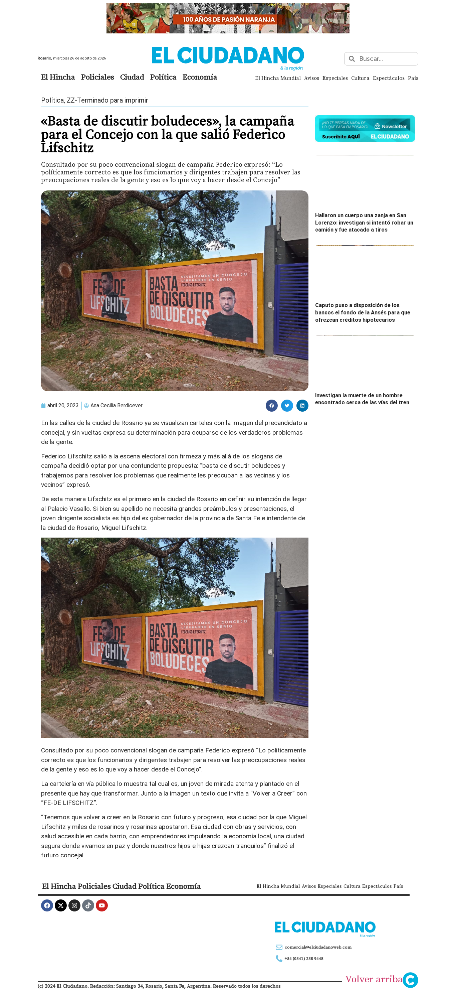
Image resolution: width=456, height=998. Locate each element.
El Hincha (58, 77)
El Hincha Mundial (278, 78)
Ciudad (132, 77)
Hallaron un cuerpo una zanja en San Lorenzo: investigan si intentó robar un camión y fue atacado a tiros (364, 222)
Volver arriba (374, 979)
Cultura (360, 78)
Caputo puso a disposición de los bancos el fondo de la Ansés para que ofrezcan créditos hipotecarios (362, 312)
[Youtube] (102, 905)
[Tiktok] (88, 905)
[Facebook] (47, 905)
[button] (272, 406)
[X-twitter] (61, 905)
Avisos (311, 78)
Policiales (97, 77)
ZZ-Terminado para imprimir (107, 100)
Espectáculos (389, 78)
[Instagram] (74, 905)
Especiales (335, 78)
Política (163, 77)
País (413, 78)
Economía (200, 77)
